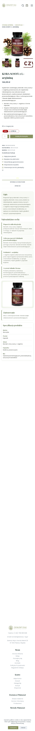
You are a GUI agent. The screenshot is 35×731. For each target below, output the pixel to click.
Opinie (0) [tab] (17, 186)
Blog (17, 661)
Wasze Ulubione (17, 699)
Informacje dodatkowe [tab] (17, 182)
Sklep (17, 656)
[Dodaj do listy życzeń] (2, 170)
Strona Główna (17, 654)
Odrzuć (23, 728)
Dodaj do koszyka (21, 136)
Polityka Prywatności (17, 665)
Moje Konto (17, 679)
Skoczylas (14, 148)
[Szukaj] (23, 5)
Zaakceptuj (13, 728)
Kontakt (17, 663)
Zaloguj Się (17, 683)
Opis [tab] (17, 178)
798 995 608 (22, 633)
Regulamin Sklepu (17, 668)
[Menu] (32, 5)
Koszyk (17, 681)
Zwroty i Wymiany (17, 701)
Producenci (18, 703)
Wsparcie (17, 688)
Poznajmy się (17, 658)
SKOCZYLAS (11, 150)
